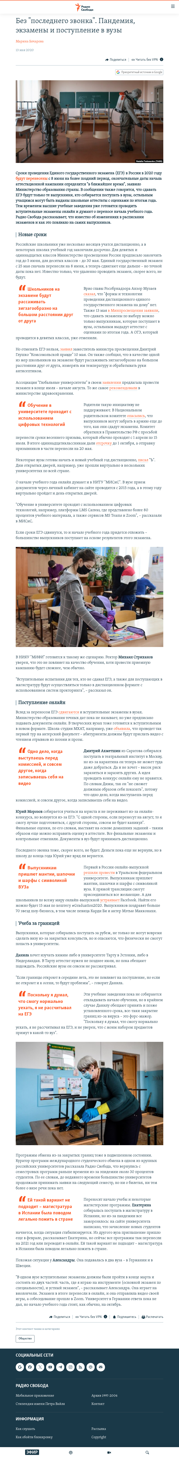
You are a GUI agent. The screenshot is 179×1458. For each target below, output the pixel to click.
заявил (66, 350)
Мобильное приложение (35, 1396)
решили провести (99, 873)
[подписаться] (100, 1367)
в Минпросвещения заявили (133, 311)
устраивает (110, 900)
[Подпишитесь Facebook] (30, 1367)
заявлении (112, 383)
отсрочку (104, 444)
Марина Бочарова (30, 41)
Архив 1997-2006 (104, 1396)
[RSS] (80, 1367)
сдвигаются (69, 712)
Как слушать (25, 1429)
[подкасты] (70, 1452)
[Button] (115, 60)
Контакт (97, 1404)
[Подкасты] (90, 1367)
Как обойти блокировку (34, 1437)
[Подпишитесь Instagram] (70, 1367)
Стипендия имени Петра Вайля (40, 1404)
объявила (122, 729)
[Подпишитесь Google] (20, 1367)
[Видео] (109, 1452)
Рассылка (98, 1429)
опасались (136, 416)
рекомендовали (123, 388)
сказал (89, 294)
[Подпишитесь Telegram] (60, 1367)
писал (143, 460)
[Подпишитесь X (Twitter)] (40, 1367)
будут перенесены (32, 179)
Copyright (98, 1437)
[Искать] (147, 1452)
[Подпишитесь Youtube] (50, 1367)
